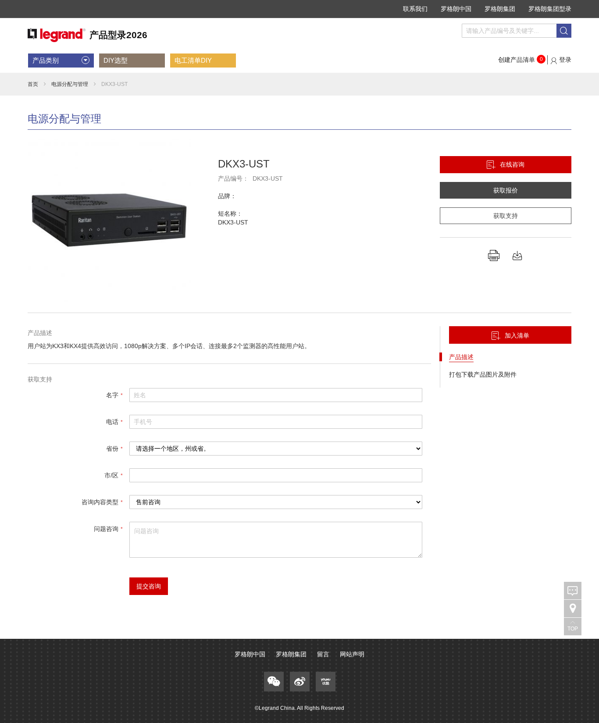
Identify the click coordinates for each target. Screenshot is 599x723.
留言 (323, 654)
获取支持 (505, 215)
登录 (565, 59)
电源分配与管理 (69, 84)
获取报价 (505, 190)
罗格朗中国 (456, 8)
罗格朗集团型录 (549, 8)
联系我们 (415, 8)
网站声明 (352, 654)
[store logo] (87, 35)
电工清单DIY (193, 60)
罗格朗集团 (500, 8)
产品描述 (461, 356)
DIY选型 (115, 60)
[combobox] (516, 31)
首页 (33, 84)
